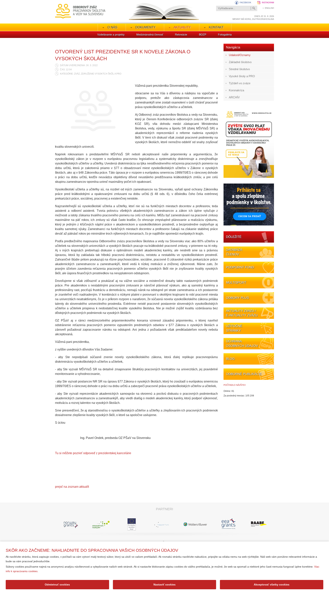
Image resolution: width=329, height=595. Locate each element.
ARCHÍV (234, 97)
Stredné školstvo (239, 69)
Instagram (268, 2)
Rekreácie (181, 34)
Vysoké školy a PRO (242, 76)
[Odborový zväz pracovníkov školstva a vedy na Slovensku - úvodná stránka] (80, 11)
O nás (112, 27)
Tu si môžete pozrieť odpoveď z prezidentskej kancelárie (93, 453)
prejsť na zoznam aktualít (72, 486)
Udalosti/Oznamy (240, 55)
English (269, 8)
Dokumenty (145, 27)
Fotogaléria (225, 34)
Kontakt (216, 27)
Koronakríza (236, 90)
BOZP (202, 34)
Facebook (245, 2)
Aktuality (182, 27)
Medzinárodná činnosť (149, 34)
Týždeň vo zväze (239, 83)
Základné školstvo (240, 62)
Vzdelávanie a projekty (111, 34)
